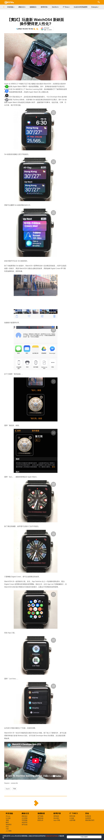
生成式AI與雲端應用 (80, 7)
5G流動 (8, 818)
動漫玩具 (40, 820)
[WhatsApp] (6, 86)
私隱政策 (88, 816)
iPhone (8, 816)
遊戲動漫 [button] (33, 7)
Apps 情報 (57, 820)
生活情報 (24, 818)
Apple (8, 788)
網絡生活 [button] (21, 7)
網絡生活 (25, 813)
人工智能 (8, 831)
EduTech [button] (55, 7)
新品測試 (56, 818)
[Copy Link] (6, 99)
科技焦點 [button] (10, 7)
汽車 (7, 829)
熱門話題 (24, 824)
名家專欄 (72, 820)
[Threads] (6, 95)
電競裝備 (40, 818)
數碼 (7, 822)
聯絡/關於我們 (89, 820)
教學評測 (57, 813)
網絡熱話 (24, 816)
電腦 (7, 820)
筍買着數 (24, 820)
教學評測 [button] (44, 7)
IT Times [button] (66, 7)
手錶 (14, 788)
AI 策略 (71, 818)
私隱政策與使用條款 (52, 836)
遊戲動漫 (41, 813)
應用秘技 (56, 816)
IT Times (73, 813)
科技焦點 (9, 813)
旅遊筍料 (24, 822)
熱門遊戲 (40, 816)
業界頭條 (72, 816)
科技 (7, 826)
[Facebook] (6, 91)
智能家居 (8, 824)
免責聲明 (88, 818)
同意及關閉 (84, 837)
